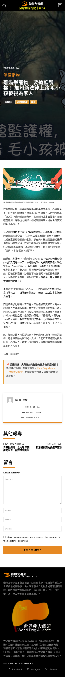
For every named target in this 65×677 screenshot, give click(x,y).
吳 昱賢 (23, 400)
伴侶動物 (11, 75)
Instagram (36, 669)
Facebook (17, 669)
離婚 (33, 102)
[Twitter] (46, 669)
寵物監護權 (22, 102)
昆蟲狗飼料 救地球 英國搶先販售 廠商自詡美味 (16, 449)
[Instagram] (28, 669)
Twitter (53, 669)
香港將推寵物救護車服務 (49, 447)
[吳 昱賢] (11, 400)
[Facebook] (9, 669)
